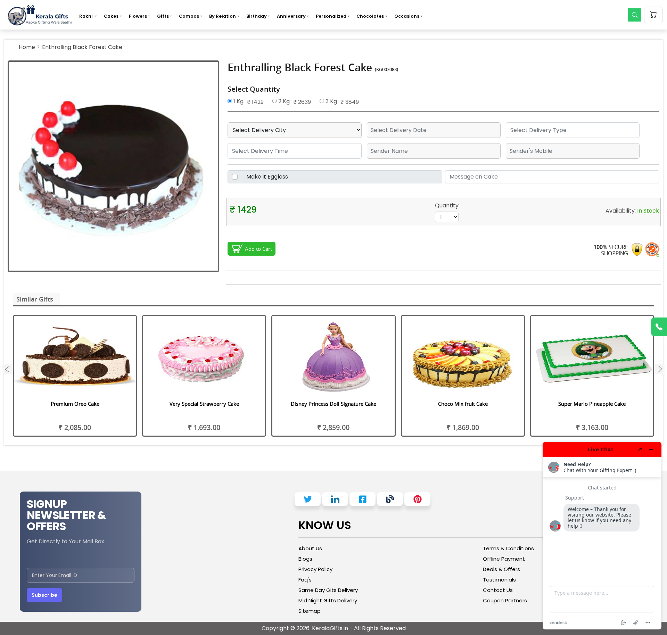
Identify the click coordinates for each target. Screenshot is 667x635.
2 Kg (283, 101)
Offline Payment (504, 558)
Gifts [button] (163, 16)
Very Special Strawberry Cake (204, 403)
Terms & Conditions (508, 548)
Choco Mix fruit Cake (463, 403)
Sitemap (309, 611)
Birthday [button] (256, 16)
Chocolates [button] (370, 16)
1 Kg (238, 101)
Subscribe (44, 595)
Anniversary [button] (291, 16)
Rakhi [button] (86, 16)
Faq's (305, 579)
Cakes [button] (111, 16)
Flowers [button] (138, 16)
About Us (310, 548)
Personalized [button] (331, 16)
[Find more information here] (602, 535)
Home (27, 47)
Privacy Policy (315, 569)
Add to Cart (258, 248)
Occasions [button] (406, 16)
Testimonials (499, 579)
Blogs (305, 558)
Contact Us (498, 590)
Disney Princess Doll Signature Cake (333, 403)
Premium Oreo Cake (75, 403)
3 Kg (330, 101)
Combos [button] (189, 16)
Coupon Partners (505, 600)
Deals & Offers (501, 569)
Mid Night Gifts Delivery (327, 600)
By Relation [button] (222, 16)
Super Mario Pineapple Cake (592, 403)
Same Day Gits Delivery (328, 590)
